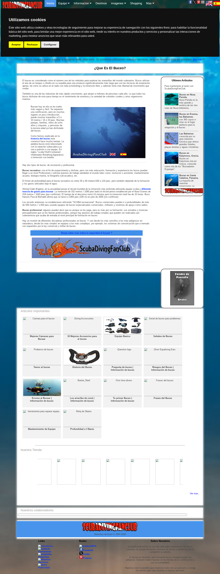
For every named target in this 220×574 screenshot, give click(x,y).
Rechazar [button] (32, 44)
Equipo (63, 3)
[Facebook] (190, 3)
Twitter (86, 554)
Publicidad (44, 567)
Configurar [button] (50, 44)
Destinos (101, 3)
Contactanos (44, 551)
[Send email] (203, 3)
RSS (94, 546)
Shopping (136, 3)
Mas (149, 3)
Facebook (88, 550)
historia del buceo (40, 138)
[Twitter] (194, 3)
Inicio (50, 3)
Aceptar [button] (16, 44)
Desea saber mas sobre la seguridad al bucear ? (86, 233)
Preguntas (43, 557)
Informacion (82, 3)
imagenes (117, 3)
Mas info (197, 59)
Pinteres (87, 558)
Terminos (43, 562)
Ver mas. (194, 493)
